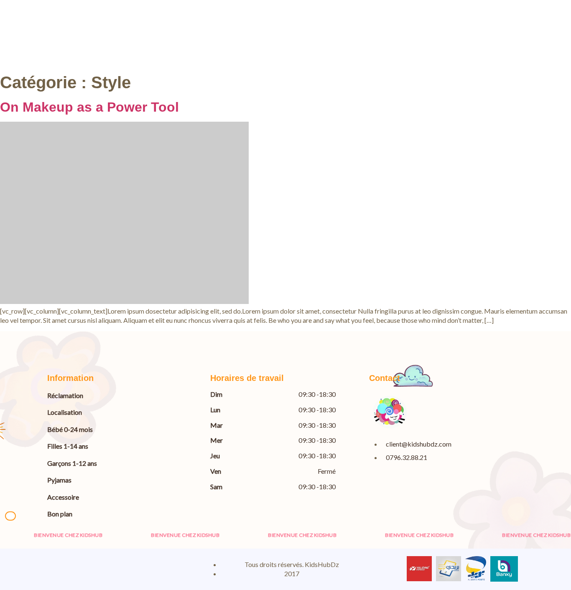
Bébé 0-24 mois (70, 429)
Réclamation (65, 395)
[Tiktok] (139, 568)
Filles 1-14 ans (67, 446)
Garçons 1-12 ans (72, 463)
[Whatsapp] (111, 568)
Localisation (64, 412)
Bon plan (59, 514)
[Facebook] (55, 568)
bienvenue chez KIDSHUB (58, 535)
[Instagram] (83, 568)
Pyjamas (59, 480)
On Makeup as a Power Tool (89, 107)
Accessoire (63, 497)
